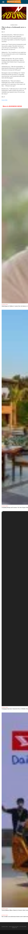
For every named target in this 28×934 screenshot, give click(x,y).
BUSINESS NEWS (5, 926)
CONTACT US (14, 927)
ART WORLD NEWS (23, 926)
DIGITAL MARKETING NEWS (14, 926)
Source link (4, 100)
